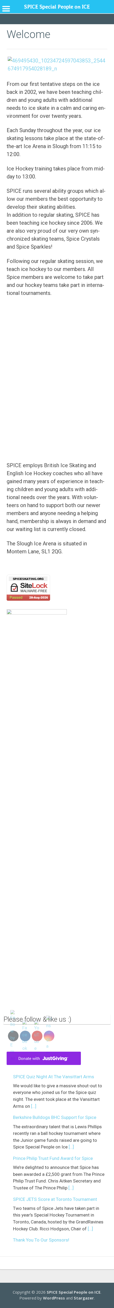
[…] (33, 1106)
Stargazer (84, 1298)
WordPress (54, 1298)
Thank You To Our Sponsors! (41, 1240)
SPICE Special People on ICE (73, 1292)
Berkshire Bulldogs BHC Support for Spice (54, 1117)
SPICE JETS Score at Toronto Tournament (55, 1199)
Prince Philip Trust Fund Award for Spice (53, 1158)
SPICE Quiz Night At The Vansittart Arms (53, 1076)
